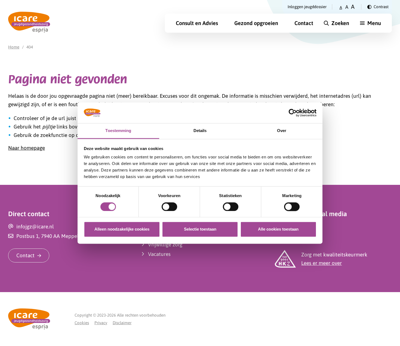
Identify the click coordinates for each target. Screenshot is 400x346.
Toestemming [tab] (118, 130)
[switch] (169, 206)
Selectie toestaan (200, 229)
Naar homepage (26, 148)
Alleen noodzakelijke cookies (121, 229)
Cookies (82, 322)
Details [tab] (200, 130)
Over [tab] (281, 130)
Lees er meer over (321, 263)
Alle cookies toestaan (278, 229)
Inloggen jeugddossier (307, 6)
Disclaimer (122, 322)
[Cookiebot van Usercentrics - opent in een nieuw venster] (292, 113)
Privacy (100, 322)
